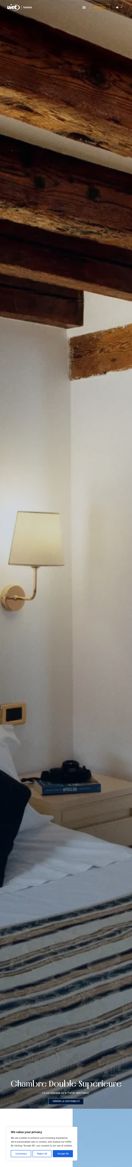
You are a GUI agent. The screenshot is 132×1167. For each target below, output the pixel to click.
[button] (84, 7)
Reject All (42, 1153)
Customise (21, 1153)
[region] (41, 1144)
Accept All (62, 1153)
